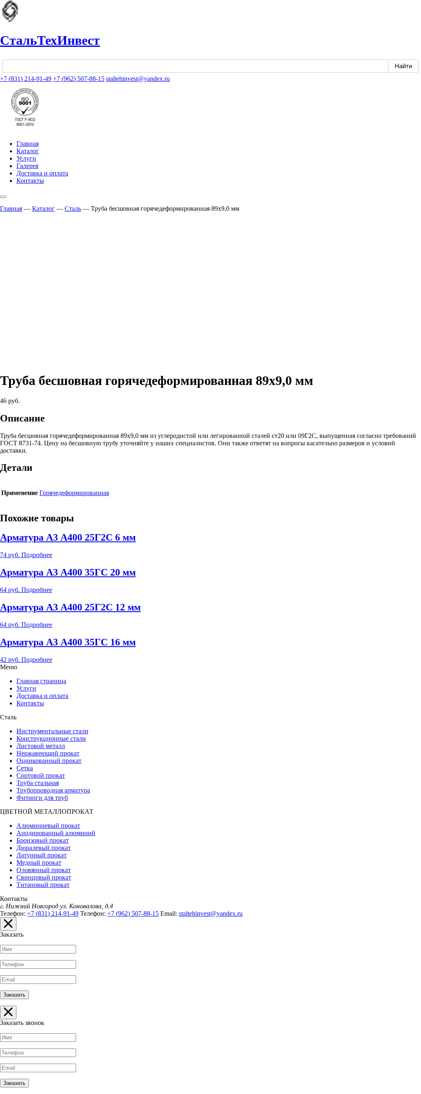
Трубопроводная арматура (53, 790)
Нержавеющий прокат (47, 753)
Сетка (24, 768)
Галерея (27, 165)
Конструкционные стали (51, 738)
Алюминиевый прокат (48, 825)
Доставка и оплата (42, 173)
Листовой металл (40, 745)
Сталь (73, 208)
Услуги (26, 158)
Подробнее (36, 554)
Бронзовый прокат (42, 840)
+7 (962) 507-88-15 (78, 78)
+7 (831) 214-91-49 (25, 78)
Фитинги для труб (42, 797)
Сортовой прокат (40, 775)
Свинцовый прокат (43, 877)
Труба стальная (37, 782)
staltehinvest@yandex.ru (138, 78)
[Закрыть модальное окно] (8, 924)
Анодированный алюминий (55, 832)
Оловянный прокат (43, 869)
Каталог (27, 150)
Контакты (30, 180)
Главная (27, 143)
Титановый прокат (42, 884)
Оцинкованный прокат (48, 760)
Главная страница (41, 680)
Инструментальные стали (52, 731)
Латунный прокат (41, 855)
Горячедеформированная (74, 492)
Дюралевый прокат (43, 847)
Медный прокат (38, 862)
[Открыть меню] (3, 197)
